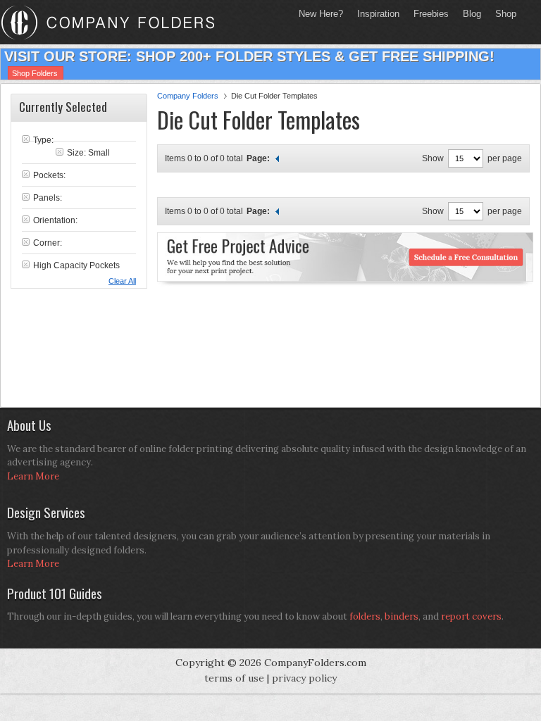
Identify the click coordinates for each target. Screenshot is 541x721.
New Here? (321, 13)
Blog (472, 13)
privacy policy (304, 678)
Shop (502, 13)
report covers (471, 616)
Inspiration (378, 13)
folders (364, 616)
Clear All (122, 281)
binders (401, 616)
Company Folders (187, 96)
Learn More (33, 476)
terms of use (234, 678)
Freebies (427, 13)
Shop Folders (35, 73)
